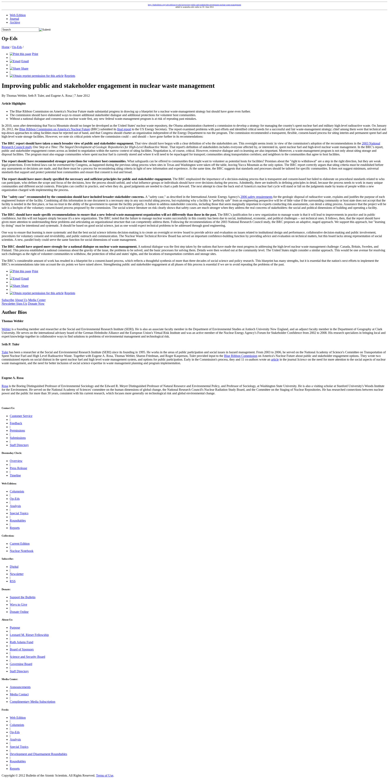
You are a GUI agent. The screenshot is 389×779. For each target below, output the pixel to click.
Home (6, 47)
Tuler (5, 352)
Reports (15, 528)
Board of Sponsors (22, 649)
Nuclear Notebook (21, 551)
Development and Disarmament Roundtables (38, 754)
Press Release (18, 468)
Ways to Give (18, 604)
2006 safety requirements (256, 196)
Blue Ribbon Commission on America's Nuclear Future (54, 129)
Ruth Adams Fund (21, 642)
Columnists (17, 491)
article (275, 359)
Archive (15, 22)
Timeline (15, 475)
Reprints (69, 75)
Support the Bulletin (22, 597)
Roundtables (18, 520)
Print (35, 54)
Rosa (5, 386)
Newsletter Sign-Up (14, 303)
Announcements (20, 687)
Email (25, 61)
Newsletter (17, 574)
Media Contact (19, 694)
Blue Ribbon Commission (240, 356)
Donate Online (19, 611)
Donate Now (36, 303)
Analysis (15, 506)
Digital (14, 566)
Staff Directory (19, 445)
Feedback (16, 423)
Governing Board (21, 664)
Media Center (37, 300)
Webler (6, 329)
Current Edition (20, 543)
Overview (16, 461)
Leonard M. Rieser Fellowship (29, 635)
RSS (13, 581)
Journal (14, 18)
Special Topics (19, 513)
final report (124, 129)
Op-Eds (17, 47)
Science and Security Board (27, 656)
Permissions (17, 430)
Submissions (18, 437)
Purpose (15, 627)
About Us (21, 300)
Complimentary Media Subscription (32, 701)
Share (24, 68)
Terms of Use (104, 775)
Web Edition (18, 15)
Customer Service (21, 416)
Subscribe (8, 300)
